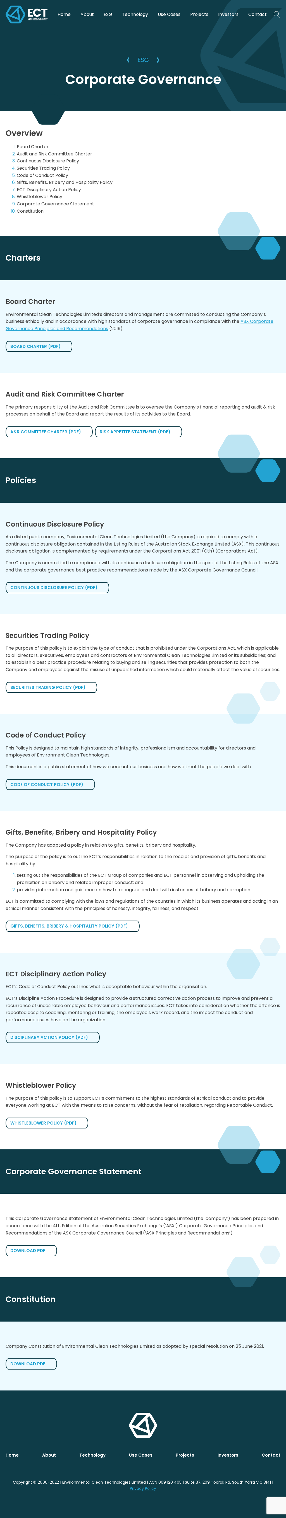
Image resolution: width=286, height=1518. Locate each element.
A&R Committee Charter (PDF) (45, 432)
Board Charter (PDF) (35, 346)
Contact (257, 14)
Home (64, 14)
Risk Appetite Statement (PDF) (135, 432)
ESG (108, 14)
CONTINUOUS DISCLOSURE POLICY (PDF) (53, 587)
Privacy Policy (143, 1488)
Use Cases (169, 14)
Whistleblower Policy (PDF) (43, 1123)
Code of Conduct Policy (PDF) (46, 784)
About (87, 14)
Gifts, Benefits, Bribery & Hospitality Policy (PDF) (69, 926)
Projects (199, 14)
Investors (228, 14)
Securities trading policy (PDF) (47, 687)
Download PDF (27, 1250)
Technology (135, 14)
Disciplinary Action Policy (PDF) (49, 1037)
